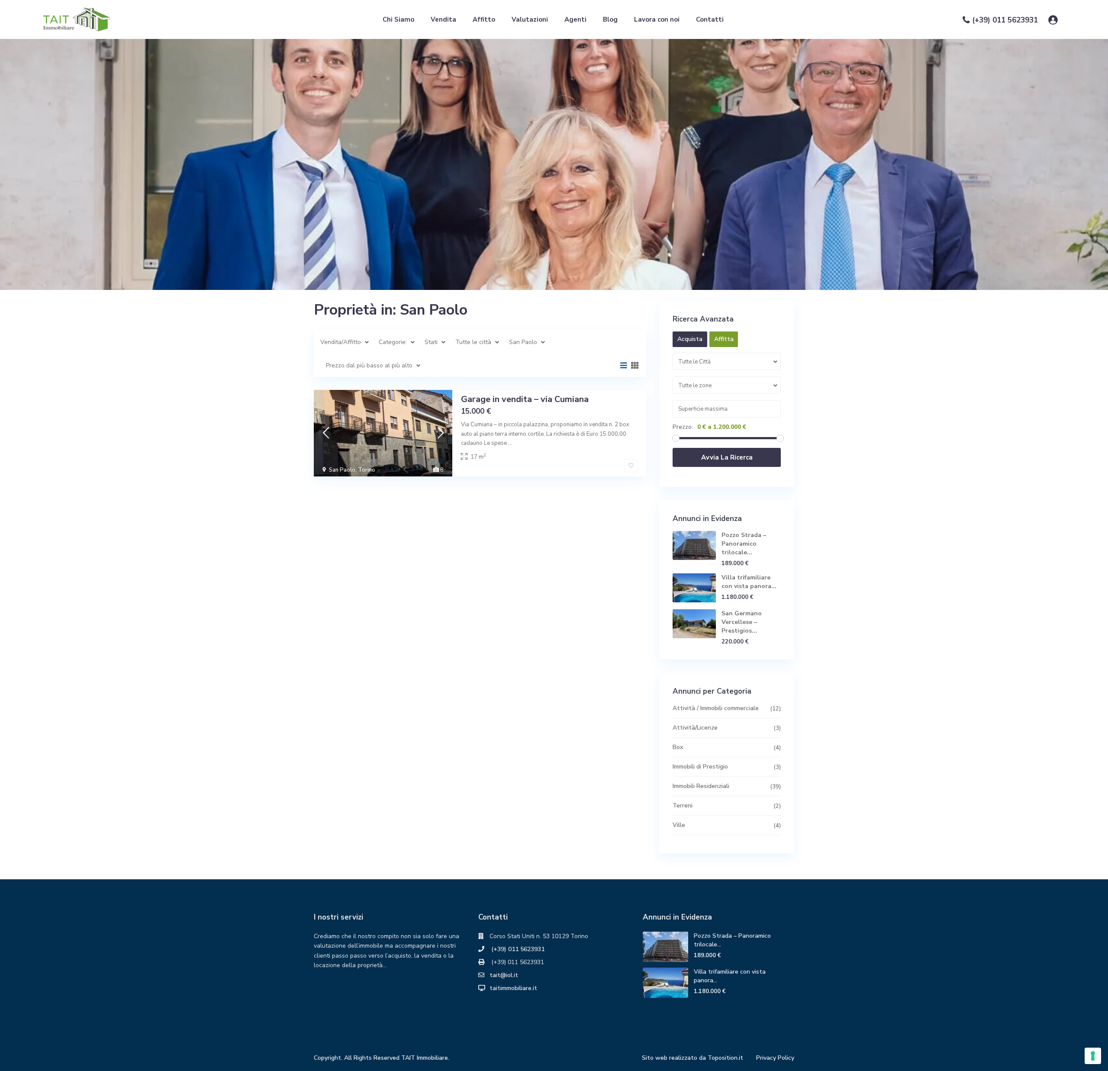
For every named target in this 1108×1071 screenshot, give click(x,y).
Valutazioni (530, 19)
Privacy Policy (775, 1058)
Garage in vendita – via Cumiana (525, 399)
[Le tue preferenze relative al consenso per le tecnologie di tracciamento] (1093, 1056)
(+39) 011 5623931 (1005, 20)
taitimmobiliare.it (513, 988)
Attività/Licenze (695, 728)
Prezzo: (683, 427)
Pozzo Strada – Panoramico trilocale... (743, 543)
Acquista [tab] (689, 339)
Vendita (443, 19)
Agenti (575, 19)
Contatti (710, 19)
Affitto (484, 19)
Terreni (682, 805)
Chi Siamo (398, 19)
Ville (679, 825)
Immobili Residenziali (701, 786)
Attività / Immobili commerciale (716, 708)
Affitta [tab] (724, 339)
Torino (366, 470)
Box (678, 747)
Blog (610, 19)
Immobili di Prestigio (700, 766)
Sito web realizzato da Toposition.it (692, 1058)
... (510, 443)
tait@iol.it (504, 975)
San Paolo (342, 470)
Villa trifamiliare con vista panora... (748, 581)
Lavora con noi (657, 19)
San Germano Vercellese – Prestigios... (741, 622)
